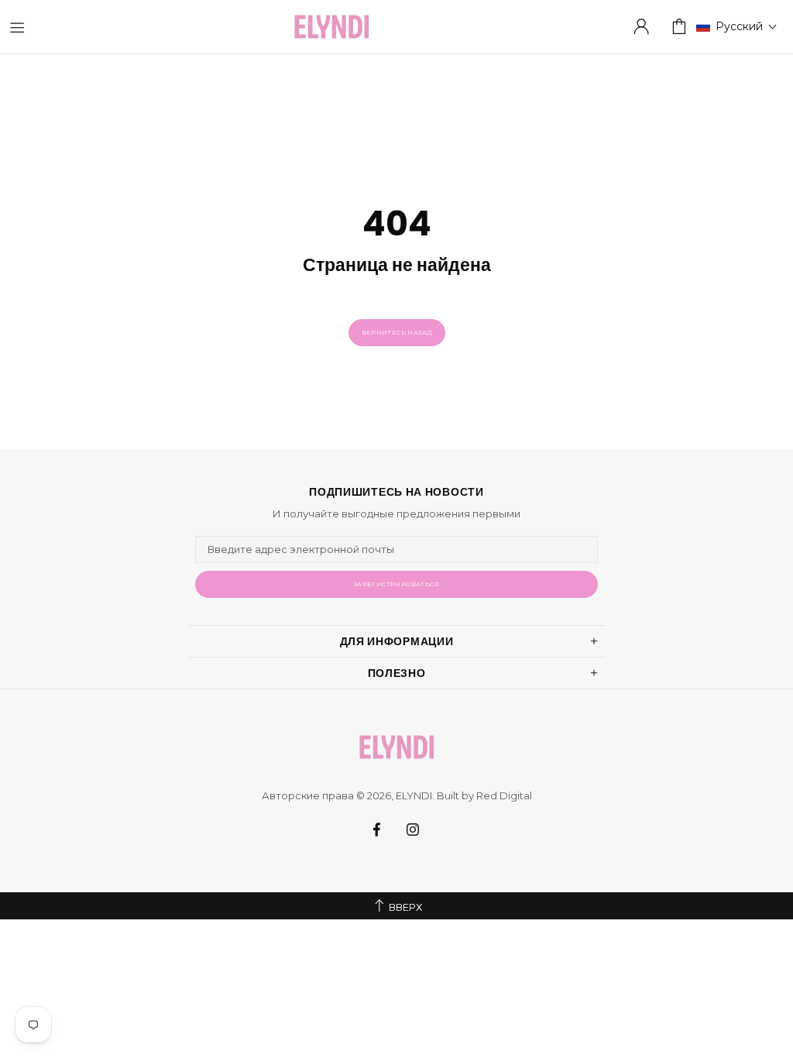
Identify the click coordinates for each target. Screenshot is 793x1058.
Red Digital (504, 795)
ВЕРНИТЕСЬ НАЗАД (397, 332)
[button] (736, 26)
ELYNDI (331, 26)
